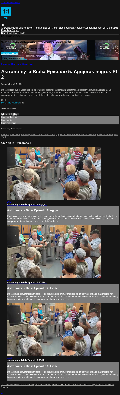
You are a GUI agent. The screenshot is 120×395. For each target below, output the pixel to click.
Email (16, 114)
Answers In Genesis (10, 384)
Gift (49, 28)
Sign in (15, 30)
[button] (3, 25)
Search (22, 28)
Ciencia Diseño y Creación (17, 64)
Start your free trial (9, 53)
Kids (15, 28)
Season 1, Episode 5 (9, 84)
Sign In (21, 33)
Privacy (76, 384)
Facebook (69, 28)
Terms (69, 384)
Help (63, 384)
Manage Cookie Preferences (101, 384)
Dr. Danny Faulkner (10, 102)
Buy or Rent (32, 28)
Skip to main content (10, 2)
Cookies (84, 384)
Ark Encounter (27, 384)
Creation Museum (43, 384)
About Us (56, 384)
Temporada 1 (23, 142)
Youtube (79, 28)
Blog (61, 28)
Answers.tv (7, 28)
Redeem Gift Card (102, 28)
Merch (55, 28)
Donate (43, 28)
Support (88, 28)
